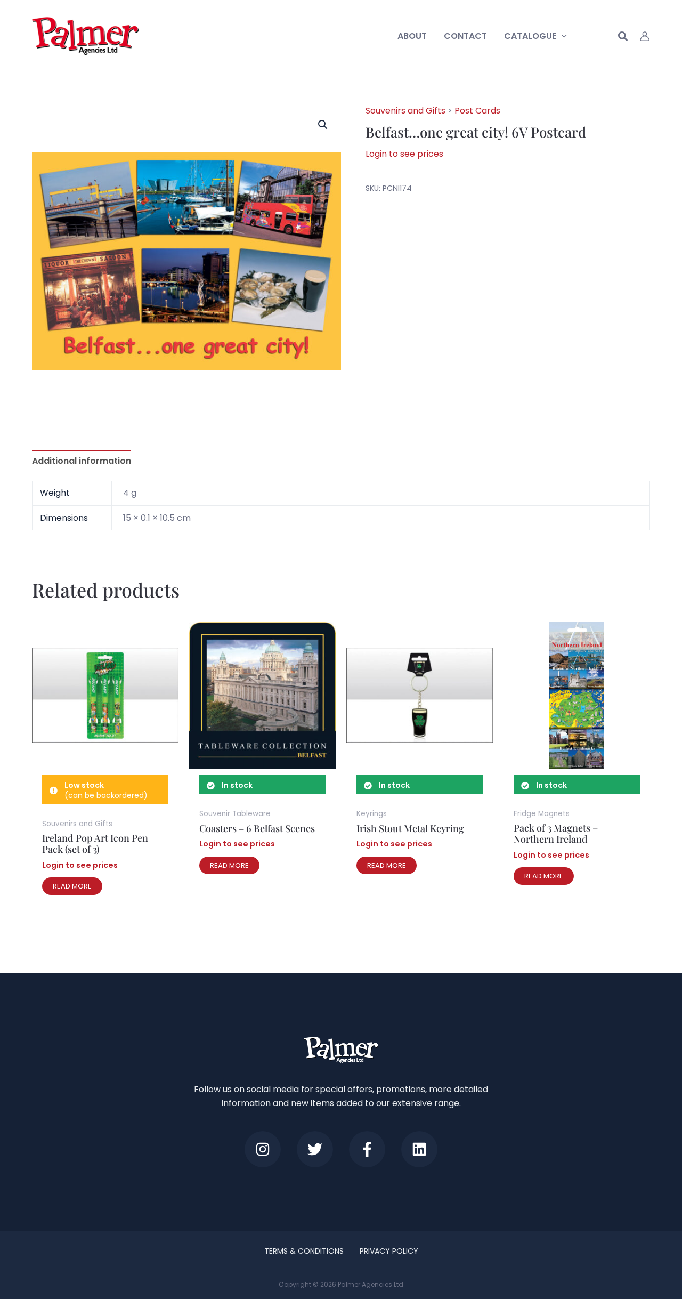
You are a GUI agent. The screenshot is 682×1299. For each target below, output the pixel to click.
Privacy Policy (389, 1251)
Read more (72, 886)
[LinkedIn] (419, 1149)
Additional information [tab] (81, 461)
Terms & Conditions (304, 1251)
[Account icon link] (644, 36)
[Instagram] (263, 1149)
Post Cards (477, 110)
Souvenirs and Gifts (405, 110)
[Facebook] (367, 1149)
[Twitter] (315, 1149)
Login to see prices (404, 154)
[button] (561, 36)
